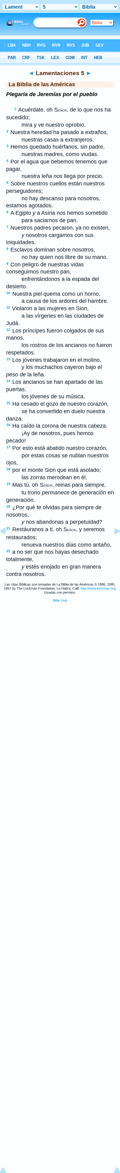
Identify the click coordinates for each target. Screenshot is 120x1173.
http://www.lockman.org (98, 588)
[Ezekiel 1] (112, 545)
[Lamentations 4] (7, 545)
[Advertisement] (60, 654)
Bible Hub (60, 600)
